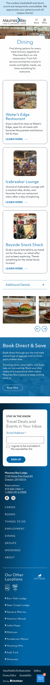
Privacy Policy (9, 675)
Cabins (10, 507)
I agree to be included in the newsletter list (25, 447)
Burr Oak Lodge (17, 598)
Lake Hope (13, 625)
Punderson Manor (18, 638)
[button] (37, 329)
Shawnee (12, 659)
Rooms (10, 514)
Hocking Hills (15, 645)
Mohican (12, 632)
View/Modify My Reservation (17, 670)
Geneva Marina (16, 611)
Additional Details (18, 285)
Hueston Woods (16, 618)
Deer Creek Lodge (18, 605)
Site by (9, 681)
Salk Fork (12, 652)
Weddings (13, 550)
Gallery (37, 670)
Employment (15, 528)
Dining (10, 535)
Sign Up (16, 459)
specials (23, 355)
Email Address (15, 432)
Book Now (12, 387)
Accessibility (25, 675)
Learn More (14, 139)
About (10, 557)
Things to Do (15, 521)
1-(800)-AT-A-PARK (16, 492)
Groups (11, 543)
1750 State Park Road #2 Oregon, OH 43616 (19, 478)
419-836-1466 (13, 488)
